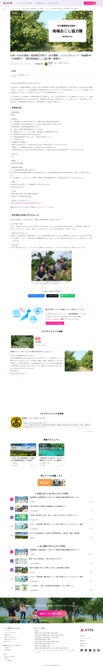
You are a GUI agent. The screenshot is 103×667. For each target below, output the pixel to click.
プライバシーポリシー (85, 638)
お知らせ (6, 658)
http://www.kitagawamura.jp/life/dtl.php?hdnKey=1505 (25, 203)
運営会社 (82, 645)
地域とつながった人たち (10, 639)
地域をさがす (7, 635)
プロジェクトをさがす (10, 632)
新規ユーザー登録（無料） (51, 614)
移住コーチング (8, 641)
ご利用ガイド (7, 647)
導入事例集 (7, 650)
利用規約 (82, 635)
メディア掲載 (7, 660)
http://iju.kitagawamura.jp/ (17, 373)
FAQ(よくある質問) (9, 656)
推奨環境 (82, 640)
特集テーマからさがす (10, 637)
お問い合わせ (83, 643)
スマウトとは (7, 630)
